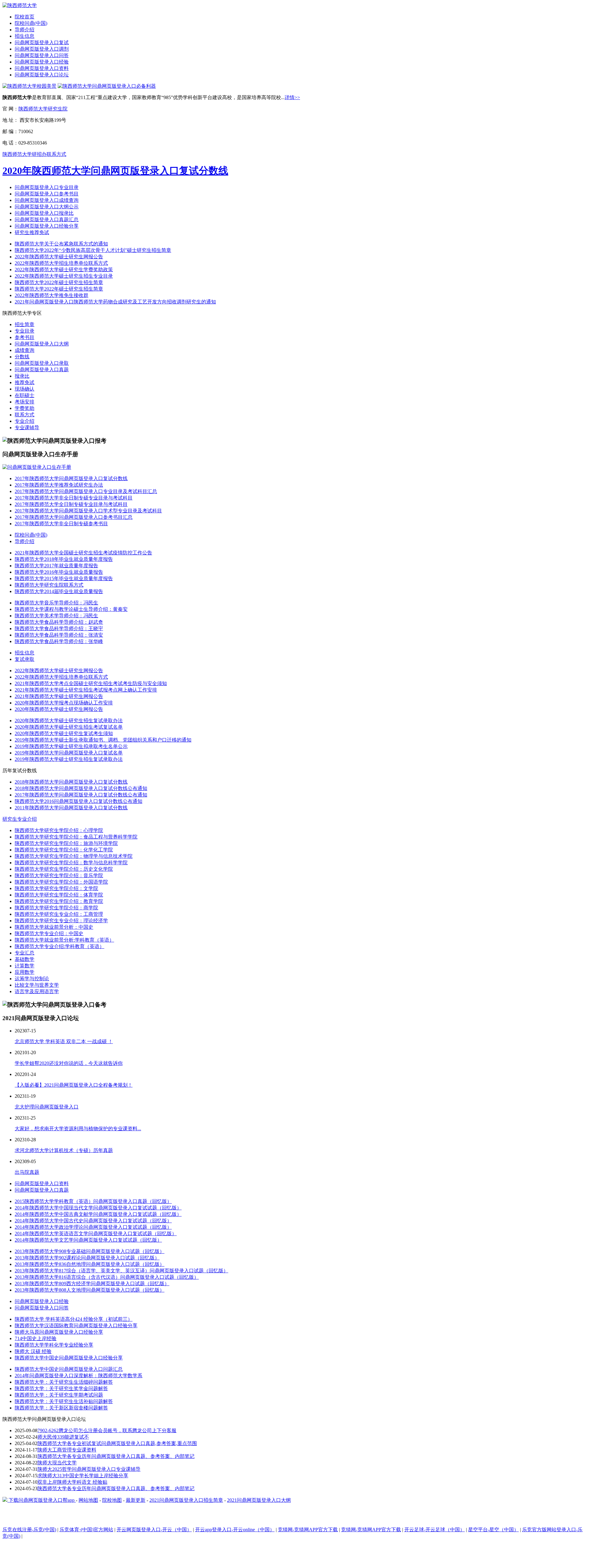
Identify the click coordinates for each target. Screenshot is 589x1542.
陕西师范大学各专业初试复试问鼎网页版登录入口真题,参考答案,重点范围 (117, 1443)
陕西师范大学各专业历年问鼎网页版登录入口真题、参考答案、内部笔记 (115, 1456)
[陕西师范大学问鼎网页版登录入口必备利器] (107, 86)
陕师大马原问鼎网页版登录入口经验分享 (59, 1332)
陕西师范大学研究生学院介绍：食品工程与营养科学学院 (76, 836)
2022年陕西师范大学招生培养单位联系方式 (61, 263)
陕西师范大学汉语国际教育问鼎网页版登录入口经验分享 (76, 1325)
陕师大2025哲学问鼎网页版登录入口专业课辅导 (89, 1469)
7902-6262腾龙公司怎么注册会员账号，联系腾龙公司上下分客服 (106, 1430)
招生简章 (24, 324)
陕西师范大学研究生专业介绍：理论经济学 (61, 920)
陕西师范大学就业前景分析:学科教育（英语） (64, 940)
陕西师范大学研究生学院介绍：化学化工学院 (64, 849)
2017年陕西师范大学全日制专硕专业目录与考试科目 (71, 504)
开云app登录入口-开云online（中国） (235, 1529)
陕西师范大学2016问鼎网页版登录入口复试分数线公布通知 (78, 801)
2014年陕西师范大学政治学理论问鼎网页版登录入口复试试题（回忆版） (93, 1227)
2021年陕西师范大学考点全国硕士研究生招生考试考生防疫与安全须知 (91, 683)
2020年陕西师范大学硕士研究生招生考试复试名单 (69, 727)
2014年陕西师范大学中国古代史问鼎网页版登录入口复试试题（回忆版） (93, 1220)
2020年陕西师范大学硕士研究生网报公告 (59, 709)
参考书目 (24, 337)
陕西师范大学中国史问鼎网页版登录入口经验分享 (69, 1357)
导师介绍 (24, 29)
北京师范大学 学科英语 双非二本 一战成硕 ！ (64, 1041)
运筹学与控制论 (32, 978)
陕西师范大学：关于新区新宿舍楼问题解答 (61, 1407)
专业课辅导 (27, 427)
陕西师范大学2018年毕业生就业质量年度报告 (64, 559)
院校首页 (24, 16)
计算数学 (24, 965)
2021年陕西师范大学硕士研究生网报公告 (59, 696)
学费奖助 (24, 408)
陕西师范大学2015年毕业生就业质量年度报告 (64, 578)
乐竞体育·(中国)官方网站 (86, 1529)
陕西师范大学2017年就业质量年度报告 (56, 565)
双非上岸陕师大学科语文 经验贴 (72, 1482)
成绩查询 (24, 350)
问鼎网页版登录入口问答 (42, 55)
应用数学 (24, 972)
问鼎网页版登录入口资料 (42, 68)
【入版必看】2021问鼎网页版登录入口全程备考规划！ (74, 1085)
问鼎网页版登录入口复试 (42, 42)
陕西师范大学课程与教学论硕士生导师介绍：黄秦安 (71, 609)
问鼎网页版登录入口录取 (42, 363)
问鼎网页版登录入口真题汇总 (47, 219)
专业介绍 (24, 421)
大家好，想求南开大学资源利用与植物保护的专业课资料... (78, 1128)
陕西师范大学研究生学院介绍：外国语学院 (61, 882)
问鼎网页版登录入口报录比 (44, 213)
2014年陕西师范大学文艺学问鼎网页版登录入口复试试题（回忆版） (88, 1240)
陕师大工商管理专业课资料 (66, 1449)
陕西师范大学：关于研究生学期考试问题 (59, 1394)
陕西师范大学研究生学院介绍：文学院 (56, 888)
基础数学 (24, 959)
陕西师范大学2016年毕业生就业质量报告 (59, 572)
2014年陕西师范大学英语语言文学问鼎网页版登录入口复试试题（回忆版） (96, 1233)
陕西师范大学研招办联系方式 (34, 154)
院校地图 (112, 1500)
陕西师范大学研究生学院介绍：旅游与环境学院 (66, 843)
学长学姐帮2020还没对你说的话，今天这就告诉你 (69, 1063)
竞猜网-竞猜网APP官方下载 (308, 1529)
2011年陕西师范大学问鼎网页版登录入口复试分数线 (71, 807)
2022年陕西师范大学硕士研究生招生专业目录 (64, 276)
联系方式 (24, 414)
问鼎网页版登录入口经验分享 (47, 226)
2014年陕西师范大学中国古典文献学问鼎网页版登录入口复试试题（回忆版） (98, 1214)
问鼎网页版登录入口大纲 (42, 343)
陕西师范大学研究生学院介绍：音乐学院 (59, 875)
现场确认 (24, 388)
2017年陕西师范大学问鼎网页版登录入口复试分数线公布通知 (81, 794)
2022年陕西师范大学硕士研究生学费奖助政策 (64, 269)
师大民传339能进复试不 (63, 1437)
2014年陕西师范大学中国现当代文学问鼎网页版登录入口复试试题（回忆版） (98, 1207)
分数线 (22, 356)
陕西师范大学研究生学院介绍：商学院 (56, 907)
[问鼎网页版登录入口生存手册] (36, 467)
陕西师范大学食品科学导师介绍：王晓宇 (59, 628)
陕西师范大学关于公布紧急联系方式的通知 (61, 243)
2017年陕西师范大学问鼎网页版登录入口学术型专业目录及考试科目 (88, 510)
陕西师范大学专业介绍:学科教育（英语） (59, 946)
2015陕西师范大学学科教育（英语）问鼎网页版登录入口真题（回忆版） (93, 1201)
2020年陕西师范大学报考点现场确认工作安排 (64, 702)
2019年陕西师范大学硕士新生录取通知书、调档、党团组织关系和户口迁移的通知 (103, 739)
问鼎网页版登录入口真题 (42, 369)
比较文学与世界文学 (37, 985)
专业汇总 (24, 952)
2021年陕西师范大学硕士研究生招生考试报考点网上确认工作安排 (86, 689)
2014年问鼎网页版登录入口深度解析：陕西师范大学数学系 (78, 1375)
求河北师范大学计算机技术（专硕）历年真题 (64, 1150)
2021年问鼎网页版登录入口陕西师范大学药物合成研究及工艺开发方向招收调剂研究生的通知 (115, 301)
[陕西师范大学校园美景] (29, 86)
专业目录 (24, 330)
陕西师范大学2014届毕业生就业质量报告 (59, 591)
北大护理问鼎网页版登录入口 (47, 1106)
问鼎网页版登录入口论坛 (42, 74)
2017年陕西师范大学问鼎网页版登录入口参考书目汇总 (74, 517)
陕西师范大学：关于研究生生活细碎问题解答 (64, 1382)
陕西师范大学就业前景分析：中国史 (54, 927)
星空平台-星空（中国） (493, 1529)
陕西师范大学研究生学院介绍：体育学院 (59, 894)
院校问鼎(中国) (31, 23)
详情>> (292, 97)
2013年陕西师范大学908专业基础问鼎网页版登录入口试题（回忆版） (89, 1251)
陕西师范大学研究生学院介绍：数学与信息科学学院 (71, 862)
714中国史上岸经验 (35, 1338)
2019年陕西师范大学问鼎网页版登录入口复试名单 (69, 752)
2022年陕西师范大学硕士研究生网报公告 (59, 256)
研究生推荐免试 (32, 232)
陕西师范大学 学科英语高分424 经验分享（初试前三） (74, 1319)
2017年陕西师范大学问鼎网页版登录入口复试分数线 (71, 478)
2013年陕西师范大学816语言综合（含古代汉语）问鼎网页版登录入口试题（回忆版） (107, 1277)
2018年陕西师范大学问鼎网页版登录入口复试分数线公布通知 (81, 788)
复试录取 (24, 659)
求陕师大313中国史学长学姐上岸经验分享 (82, 1475)
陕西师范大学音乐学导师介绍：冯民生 (56, 602)
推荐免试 (24, 382)
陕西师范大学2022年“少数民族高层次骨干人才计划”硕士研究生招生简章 (93, 250)
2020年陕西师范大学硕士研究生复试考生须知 (64, 733)
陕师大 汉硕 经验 (33, 1351)
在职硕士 (24, 395)
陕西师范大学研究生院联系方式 (49, 585)
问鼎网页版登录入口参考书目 (47, 193)
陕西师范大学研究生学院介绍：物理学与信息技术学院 (74, 856)
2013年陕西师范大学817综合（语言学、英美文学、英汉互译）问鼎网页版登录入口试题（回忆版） (121, 1270)
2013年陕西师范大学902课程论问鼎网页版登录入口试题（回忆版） (87, 1257)
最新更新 (135, 1500)
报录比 (22, 376)
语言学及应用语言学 (37, 991)
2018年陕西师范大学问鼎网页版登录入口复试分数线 (71, 781)
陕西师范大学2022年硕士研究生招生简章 (59, 282)
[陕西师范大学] (19, 5)
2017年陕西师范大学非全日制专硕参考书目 (61, 523)
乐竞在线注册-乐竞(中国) (29, 1529)
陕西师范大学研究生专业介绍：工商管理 (59, 914)
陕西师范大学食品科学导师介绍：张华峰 (59, 641)
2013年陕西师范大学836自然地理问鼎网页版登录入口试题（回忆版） (89, 1264)
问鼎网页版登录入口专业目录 (47, 187)
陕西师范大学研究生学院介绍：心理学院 (59, 830)
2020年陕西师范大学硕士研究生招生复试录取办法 (69, 720)
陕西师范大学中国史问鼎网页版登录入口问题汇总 (69, 1369)
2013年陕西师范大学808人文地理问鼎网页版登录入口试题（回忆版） (89, 1290)
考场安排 (24, 401)
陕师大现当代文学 (57, 1462)
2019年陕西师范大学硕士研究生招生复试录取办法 (69, 759)
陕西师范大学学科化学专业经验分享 (54, 1344)
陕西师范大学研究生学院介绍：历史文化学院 (64, 869)
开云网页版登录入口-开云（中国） (154, 1529)
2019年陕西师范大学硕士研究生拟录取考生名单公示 (71, 746)
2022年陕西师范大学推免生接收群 (51, 295)
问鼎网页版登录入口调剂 (42, 49)
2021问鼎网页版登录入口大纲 (259, 1500)
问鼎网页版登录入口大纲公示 (47, 206)
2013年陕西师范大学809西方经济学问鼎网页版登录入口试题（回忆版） (92, 1283)
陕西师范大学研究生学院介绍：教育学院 (59, 901)
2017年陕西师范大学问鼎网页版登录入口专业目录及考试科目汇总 (86, 491)
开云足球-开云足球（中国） (434, 1529)
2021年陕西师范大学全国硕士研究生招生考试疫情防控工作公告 (83, 552)
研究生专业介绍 (19, 819)
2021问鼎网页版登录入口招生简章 (186, 1500)
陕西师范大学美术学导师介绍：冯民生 (56, 615)
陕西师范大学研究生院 (42, 108)
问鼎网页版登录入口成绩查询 (47, 200)
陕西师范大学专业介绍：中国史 (49, 933)
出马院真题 (27, 1172)
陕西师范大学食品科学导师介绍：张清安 (59, 635)
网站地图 (88, 1500)
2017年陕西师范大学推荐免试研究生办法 (59, 485)
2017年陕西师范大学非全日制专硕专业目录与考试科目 (74, 497)
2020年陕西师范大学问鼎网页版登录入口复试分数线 (115, 170)
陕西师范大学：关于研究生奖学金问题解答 (61, 1388)
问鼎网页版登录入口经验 (42, 61)
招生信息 (24, 36)
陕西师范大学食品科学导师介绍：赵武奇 (59, 622)
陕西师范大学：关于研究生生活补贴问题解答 (64, 1401)
